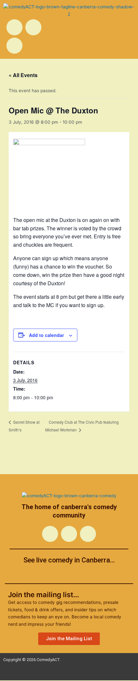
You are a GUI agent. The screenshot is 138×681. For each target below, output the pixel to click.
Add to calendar (46, 335)
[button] (103, 23)
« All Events (23, 75)
